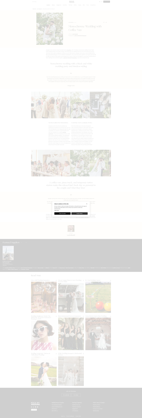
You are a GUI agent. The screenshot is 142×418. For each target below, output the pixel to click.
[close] (87, 204)
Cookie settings (79, 213)
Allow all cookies (62, 213)
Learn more (56, 210)
